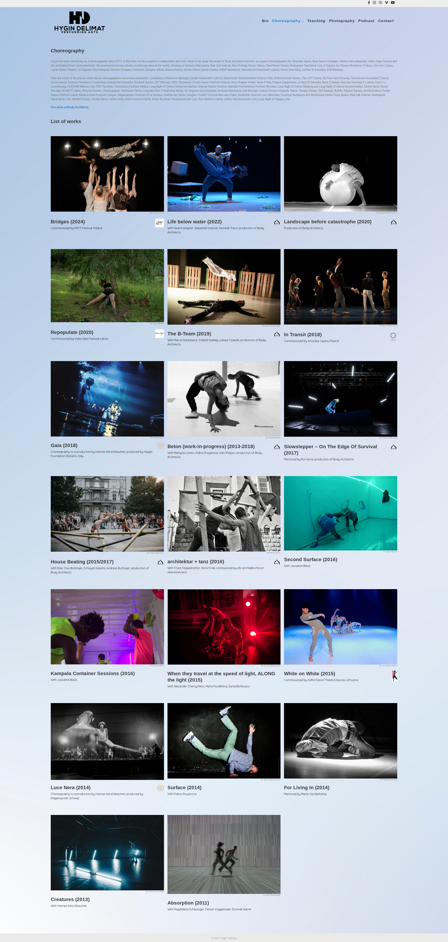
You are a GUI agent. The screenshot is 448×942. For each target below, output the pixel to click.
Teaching (316, 21)
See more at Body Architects (70, 107)
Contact (386, 21)
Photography (342, 21)
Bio (265, 21)
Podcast (366, 21)
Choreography (286, 21)
